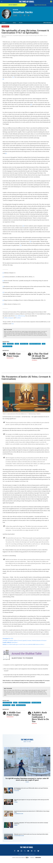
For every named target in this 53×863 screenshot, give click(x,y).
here (13, 323)
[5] (23, 226)
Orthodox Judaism (24, 343)
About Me (20, 22)
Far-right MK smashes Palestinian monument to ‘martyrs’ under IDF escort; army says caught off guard (27, 779)
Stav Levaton (16, 790)
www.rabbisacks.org (20, 316)
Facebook (18, 318)
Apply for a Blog (47, 22)
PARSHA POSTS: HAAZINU (35, 343)
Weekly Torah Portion (7, 346)
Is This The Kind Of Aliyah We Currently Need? (40, 355)
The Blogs (15, 9)
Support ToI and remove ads (40, 4)
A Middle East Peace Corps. (14, 354)
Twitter (6, 318)
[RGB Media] (27, 857)
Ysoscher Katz (34, 360)
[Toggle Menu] (1, 1)
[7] (20, 245)
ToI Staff (16, 802)
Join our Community (12, 4)
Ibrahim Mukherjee (10, 716)
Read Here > (10, 642)
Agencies (15, 825)
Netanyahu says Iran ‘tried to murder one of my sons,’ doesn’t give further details (31, 834)
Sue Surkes (16, 813)
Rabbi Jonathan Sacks (36, 702)
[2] (3, 79)
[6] (30, 241)
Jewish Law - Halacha (7, 702)
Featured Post (10, 343)
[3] (31, 104)
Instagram (10, 318)
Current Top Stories (27, 741)
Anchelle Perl (34, 723)
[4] (5, 153)
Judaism (16, 343)
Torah (43, 343)
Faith (4, 343)
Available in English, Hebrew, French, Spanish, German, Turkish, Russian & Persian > (25, 640)
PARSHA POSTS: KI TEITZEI (24, 702)
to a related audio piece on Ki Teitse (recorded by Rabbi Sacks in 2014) (23, 644)
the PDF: (8, 638)
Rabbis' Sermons (6, 705)
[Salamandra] (38, 857)
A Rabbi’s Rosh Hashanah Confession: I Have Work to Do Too (40, 717)
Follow (15, 15)
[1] (13, 77)
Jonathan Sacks (23, 12)
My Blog (14, 22)
